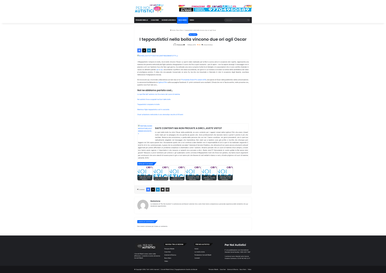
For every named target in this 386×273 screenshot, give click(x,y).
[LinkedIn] (149, 50)
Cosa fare (155, 20)
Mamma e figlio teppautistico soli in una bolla (153, 109)
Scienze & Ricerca (169, 20)
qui (157, 70)
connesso (148, 226)
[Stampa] (167, 190)
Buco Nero (182, 20)
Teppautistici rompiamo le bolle (148, 104)
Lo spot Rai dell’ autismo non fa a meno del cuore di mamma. (158, 94)
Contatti (197, 258)
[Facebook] (139, 50)
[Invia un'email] (184, 45)
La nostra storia (200, 252)
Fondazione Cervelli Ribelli (203, 255)
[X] (144, 50)
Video (192, 20)
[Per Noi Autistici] (149, 8)
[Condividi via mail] (154, 50)
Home (173, 30)
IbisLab (195, 269)
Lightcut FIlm (162, 82)
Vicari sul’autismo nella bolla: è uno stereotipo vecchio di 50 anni (160, 114)
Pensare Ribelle (142, 20)
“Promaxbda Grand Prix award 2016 (193, 80)
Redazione (180, 45)
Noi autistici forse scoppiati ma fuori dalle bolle (154, 99)
